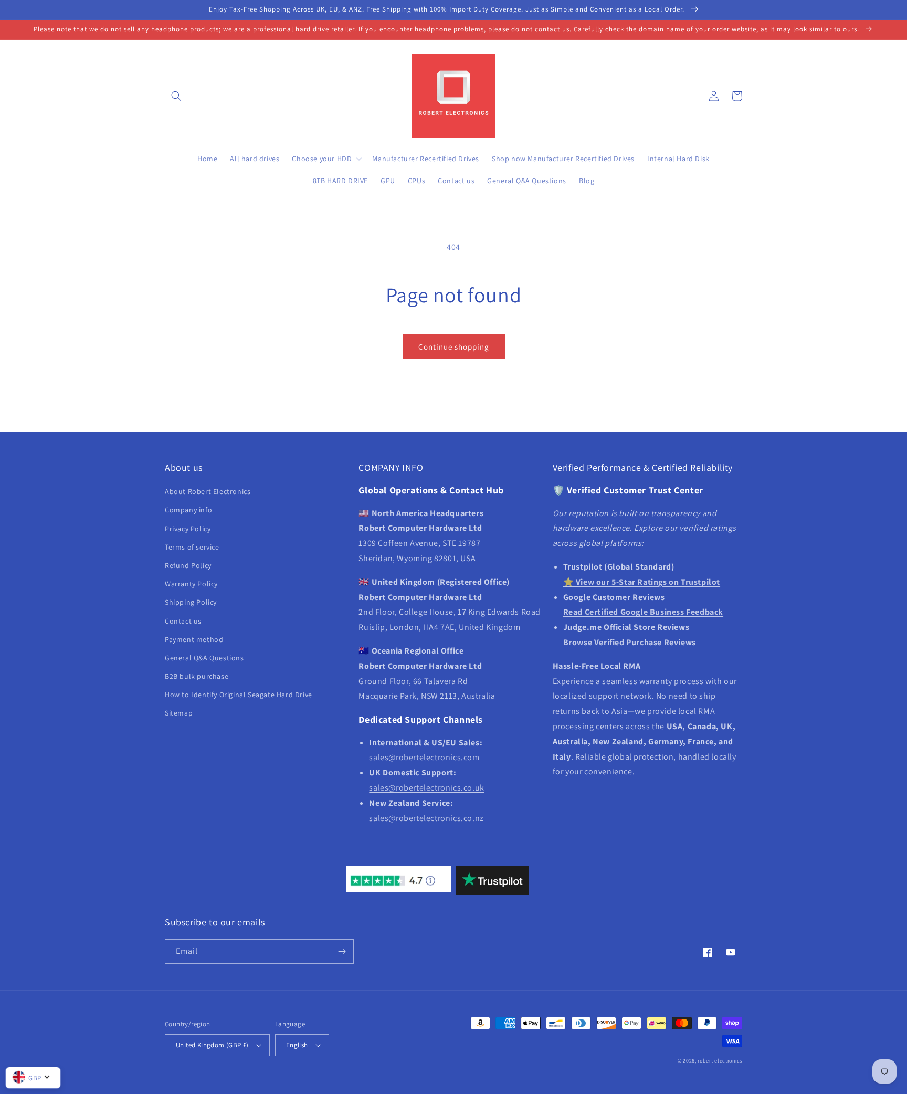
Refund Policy (188, 565)
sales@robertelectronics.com (424, 757)
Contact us (183, 621)
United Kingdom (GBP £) (212, 1044)
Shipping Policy (191, 602)
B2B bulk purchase (196, 676)
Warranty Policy (191, 583)
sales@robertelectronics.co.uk (426, 787)
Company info (188, 509)
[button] (176, 96)
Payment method (194, 639)
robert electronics (720, 1060)
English (297, 1044)
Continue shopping (453, 347)
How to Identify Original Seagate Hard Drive (238, 694)
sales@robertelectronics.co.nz (426, 818)
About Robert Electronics (207, 491)
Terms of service (192, 547)
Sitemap (179, 713)
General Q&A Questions (204, 657)
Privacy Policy (187, 528)
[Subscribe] (341, 951)
